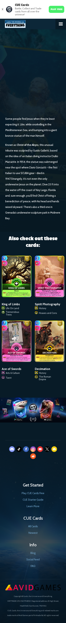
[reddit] (33, 456)
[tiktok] (19, 449)
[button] (60, 24)
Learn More (33, 506)
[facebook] (26, 449)
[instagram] (33, 449)
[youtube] (40, 449)
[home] (28, 23)
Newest (33, 532)
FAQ (33, 566)
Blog (33, 553)
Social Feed (33, 559)
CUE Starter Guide (33, 499)
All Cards (33, 526)
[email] (54, 449)
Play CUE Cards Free (33, 493)
